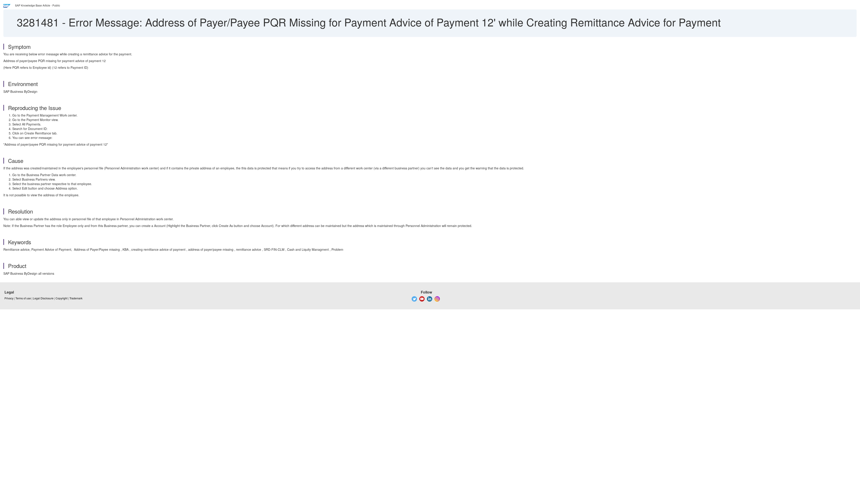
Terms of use (23, 298)
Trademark (75, 298)
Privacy (8, 298)
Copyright (61, 298)
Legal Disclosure (43, 298)
